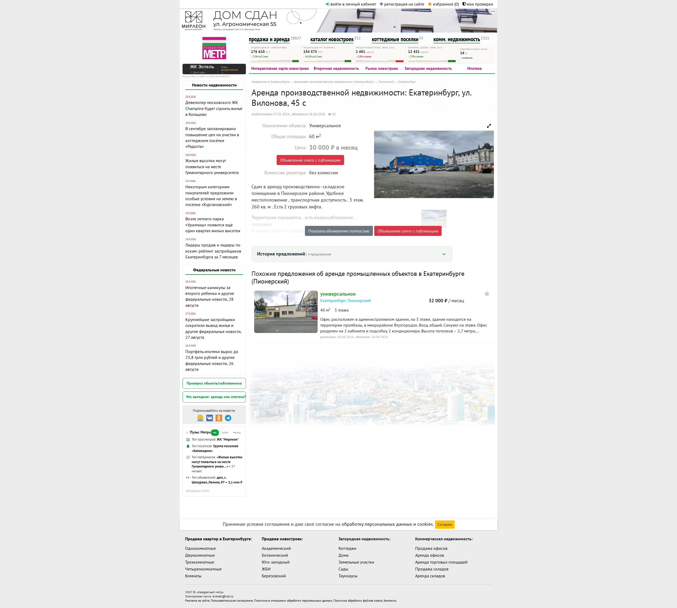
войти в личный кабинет (353, 4)
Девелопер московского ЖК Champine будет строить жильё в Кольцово (213, 108)
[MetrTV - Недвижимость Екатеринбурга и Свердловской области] (214, 47)
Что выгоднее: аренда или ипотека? (216, 396)
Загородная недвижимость (428, 68)
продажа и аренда (269, 39)
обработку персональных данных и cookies (387, 524)
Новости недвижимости (214, 85)
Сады (343, 569)
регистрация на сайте (403, 4)
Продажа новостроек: (282, 538)
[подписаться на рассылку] (200, 417)
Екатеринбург (333, 300)
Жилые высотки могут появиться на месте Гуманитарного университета (212, 166)
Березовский (274, 575)
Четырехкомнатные (203, 569)
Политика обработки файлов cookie (357, 600)
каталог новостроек (332, 39)
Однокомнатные (200, 548)
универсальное (338, 293)
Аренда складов (430, 575)
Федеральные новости (214, 269)
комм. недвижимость (456, 39)
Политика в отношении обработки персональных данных (293, 600)
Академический (276, 548)
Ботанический (275, 555)
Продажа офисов (431, 548)
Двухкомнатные (200, 555)
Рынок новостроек (381, 68)
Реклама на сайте (197, 600)
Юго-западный (276, 562)
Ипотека (474, 68)
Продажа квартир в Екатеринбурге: (218, 538)
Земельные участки (356, 562)
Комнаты (193, 575)
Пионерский (270, 281)
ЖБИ (266, 569)
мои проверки (479, 4)
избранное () (445, 4)
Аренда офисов (429, 555)
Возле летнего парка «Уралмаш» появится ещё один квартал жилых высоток (212, 224)
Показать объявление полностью (338, 231)
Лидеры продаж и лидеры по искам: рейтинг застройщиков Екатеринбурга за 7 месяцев (213, 250)
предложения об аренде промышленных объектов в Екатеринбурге (371, 273)
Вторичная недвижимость (336, 68)
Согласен (444, 524)
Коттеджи (347, 548)
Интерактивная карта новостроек (280, 68)
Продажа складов (432, 569)
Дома (343, 555)
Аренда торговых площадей (441, 562)
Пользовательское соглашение (232, 600)
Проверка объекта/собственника (214, 383)
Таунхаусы (348, 575)
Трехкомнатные (199, 562)
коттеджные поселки (395, 39)
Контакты (390, 600)
